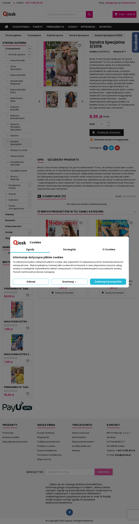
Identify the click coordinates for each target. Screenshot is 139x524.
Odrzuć (30, 281)
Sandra (14, 135)
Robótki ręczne (17, 54)
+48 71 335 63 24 (34, 2)
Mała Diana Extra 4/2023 (17, 321)
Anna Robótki (17, 60)
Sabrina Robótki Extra (17, 117)
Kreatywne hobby (15, 187)
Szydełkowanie (18, 170)
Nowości (105, 26)
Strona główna (14, 43)
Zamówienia (79, 437)
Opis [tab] (40, 160)
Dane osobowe (80, 432)
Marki (7, 247)
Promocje (8, 432)
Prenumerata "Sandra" (17, 288)
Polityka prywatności (48, 441)
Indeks (93, 51)
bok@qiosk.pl (123, 455)
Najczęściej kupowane (15, 441)
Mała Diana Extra (16, 100)
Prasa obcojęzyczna (16, 207)
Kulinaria (13, 199)
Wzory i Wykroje (14, 178)
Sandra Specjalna (16, 143)
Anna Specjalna (16, 68)
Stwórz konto (129, 2)
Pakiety (37, 26)
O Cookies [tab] (109, 249)
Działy (72, 26)
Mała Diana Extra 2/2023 (17, 354)
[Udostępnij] (105, 147)
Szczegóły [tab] (69, 249)
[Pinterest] (117, 147)
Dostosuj (68, 281)
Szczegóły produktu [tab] (63, 160)
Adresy (76, 450)
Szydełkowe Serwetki (17, 163)
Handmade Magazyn (16, 82)
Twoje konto (82, 425)
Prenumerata (55, 26)
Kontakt (6, 2)
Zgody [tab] (30, 249)
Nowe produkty (11, 437)
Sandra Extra (17, 156)
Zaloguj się (111, 2)
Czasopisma (20, 26)
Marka (117, 51)
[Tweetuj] (111, 147)
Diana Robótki (18, 75)
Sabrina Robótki (14, 108)
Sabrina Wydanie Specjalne (16, 127)
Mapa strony (44, 459)
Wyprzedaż (88, 26)
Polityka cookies (46, 446)
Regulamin (43, 437)
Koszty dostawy (45, 432)
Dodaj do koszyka (106, 132)
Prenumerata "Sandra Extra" (17, 387)
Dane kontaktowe (47, 450)
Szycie (12, 194)
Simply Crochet (18, 150)
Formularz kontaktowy (49, 455)
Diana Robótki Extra (18, 91)
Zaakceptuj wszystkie (108, 281)
